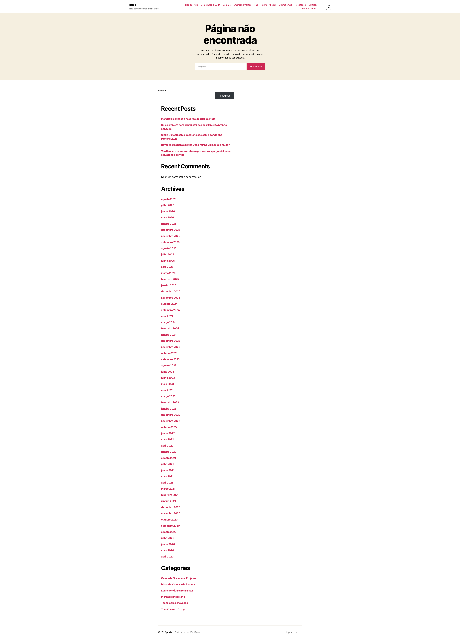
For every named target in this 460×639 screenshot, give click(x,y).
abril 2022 (167, 445)
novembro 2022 (170, 420)
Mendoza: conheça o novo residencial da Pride (188, 118)
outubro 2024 (169, 303)
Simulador (313, 5)
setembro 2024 (170, 310)
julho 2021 (167, 464)
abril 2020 (167, 556)
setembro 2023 (170, 359)
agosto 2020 (168, 531)
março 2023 (168, 396)
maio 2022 (167, 439)
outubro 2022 (169, 427)
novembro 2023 (170, 347)
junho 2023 (168, 377)
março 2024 (168, 322)
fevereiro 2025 (170, 279)
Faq (256, 5)
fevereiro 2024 (170, 328)
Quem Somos (285, 5)
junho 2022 (168, 433)
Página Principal (268, 5)
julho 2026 (167, 205)
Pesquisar (162, 90)
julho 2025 (167, 254)
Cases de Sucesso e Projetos (178, 578)
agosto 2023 (168, 365)
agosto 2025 (168, 248)
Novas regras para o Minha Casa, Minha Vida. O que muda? (195, 144)
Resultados (300, 5)
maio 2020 (167, 550)
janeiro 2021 (168, 501)
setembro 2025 (170, 242)
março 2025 (168, 273)
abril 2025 (167, 266)
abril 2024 (167, 316)
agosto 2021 (168, 457)
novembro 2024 (170, 297)
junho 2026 (168, 211)
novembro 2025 (170, 236)
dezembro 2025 (170, 229)
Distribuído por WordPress (187, 632)
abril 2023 (167, 390)
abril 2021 (167, 482)
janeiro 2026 (168, 223)
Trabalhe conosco (309, 8)
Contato (227, 5)
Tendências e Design (173, 609)
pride (132, 4)
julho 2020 (167, 538)
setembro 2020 (170, 525)
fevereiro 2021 (170, 494)
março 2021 (168, 488)
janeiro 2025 (168, 285)
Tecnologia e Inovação (174, 602)
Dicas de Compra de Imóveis (178, 584)
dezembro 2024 (170, 291)
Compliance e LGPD (210, 5)
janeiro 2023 (168, 408)
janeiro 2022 (168, 451)
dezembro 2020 (170, 507)
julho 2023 (167, 371)
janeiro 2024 (168, 334)
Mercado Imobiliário (173, 596)
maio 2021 (167, 476)
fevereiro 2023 (170, 402)
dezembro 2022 (170, 414)
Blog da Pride (191, 5)
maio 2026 (167, 217)
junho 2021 (167, 470)
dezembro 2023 (170, 340)
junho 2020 (168, 544)
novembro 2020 (170, 513)
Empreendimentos (242, 5)
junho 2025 (168, 260)
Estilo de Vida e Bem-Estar (177, 590)
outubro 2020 (169, 519)
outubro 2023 (169, 353)
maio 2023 (167, 384)
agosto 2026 (168, 199)
